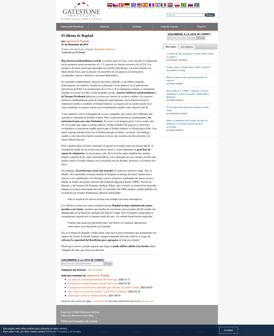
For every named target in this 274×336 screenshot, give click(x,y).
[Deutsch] (127, 6)
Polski (177, 7)
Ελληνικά (133, 7)
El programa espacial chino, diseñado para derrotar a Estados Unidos (103, 287)
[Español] (145, 6)
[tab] (171, 46)
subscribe (98, 301)
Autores (104, 26)
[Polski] (177, 6)
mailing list (147, 301)
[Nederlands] (170, 6)
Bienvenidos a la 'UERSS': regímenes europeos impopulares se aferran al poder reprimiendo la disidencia (187, 93)
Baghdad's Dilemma (104, 49)
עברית (157, 7)
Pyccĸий (190, 7)
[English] (139, 6)
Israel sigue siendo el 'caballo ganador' (87, 295)
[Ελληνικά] (133, 6)
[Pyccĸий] (190, 6)
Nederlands (170, 7)
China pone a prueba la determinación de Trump (92, 283)
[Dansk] (121, 6)
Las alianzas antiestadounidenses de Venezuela (92, 279)
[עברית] (157, 6)
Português (183, 7)
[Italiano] (163, 6)
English (139, 7)
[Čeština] (115, 6)
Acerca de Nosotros (72, 26)
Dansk (121, 7)
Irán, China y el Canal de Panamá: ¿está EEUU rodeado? (97, 291)
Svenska (197, 7)
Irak (90, 269)
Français (151, 7)
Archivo (137, 26)
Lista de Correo (169, 26)
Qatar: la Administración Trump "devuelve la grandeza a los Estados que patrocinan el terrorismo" (187, 123)
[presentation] (171, 47)
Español (145, 7)
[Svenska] (196, 6)
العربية (110, 7)
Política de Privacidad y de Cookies (79, 321)
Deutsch (127, 7)
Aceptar (228, 330)
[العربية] (109, 6)
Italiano (163, 7)
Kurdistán (98, 269)
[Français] (151, 6)
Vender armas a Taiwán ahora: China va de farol (188, 66)
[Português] (183, 6)
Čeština (115, 7)
